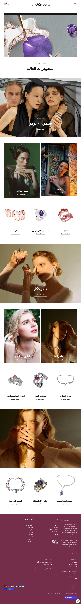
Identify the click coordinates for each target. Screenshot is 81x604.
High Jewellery (29, 522)
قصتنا (56, 522)
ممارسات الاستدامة (53, 532)
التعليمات (74, 562)
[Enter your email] (50, 569)
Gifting (56, 527)
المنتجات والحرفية (53, 529)
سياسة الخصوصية (72, 576)
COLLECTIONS (28, 519)
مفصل (56, 525)
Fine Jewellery (29, 525)
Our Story (30, 539)
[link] (58, 192)
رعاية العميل (74, 559)
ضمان (75, 573)
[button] (40, 129)
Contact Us (30, 541)
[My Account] (10, 4)
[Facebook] (75, 553)
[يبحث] (8, 4)
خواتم (31, 530)
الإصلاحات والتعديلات (72, 566)
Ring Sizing (74, 569)
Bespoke (30, 527)
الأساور (31, 537)
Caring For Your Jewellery (69, 571)
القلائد (31, 534)
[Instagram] (71, 553)
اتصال (75, 578)
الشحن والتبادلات (73, 564)
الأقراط (31, 532)
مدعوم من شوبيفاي (52, 593)
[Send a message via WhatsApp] (78, 601)
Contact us (70, 542)
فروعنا (56, 534)
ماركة (57, 519)
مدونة (56, 536)
